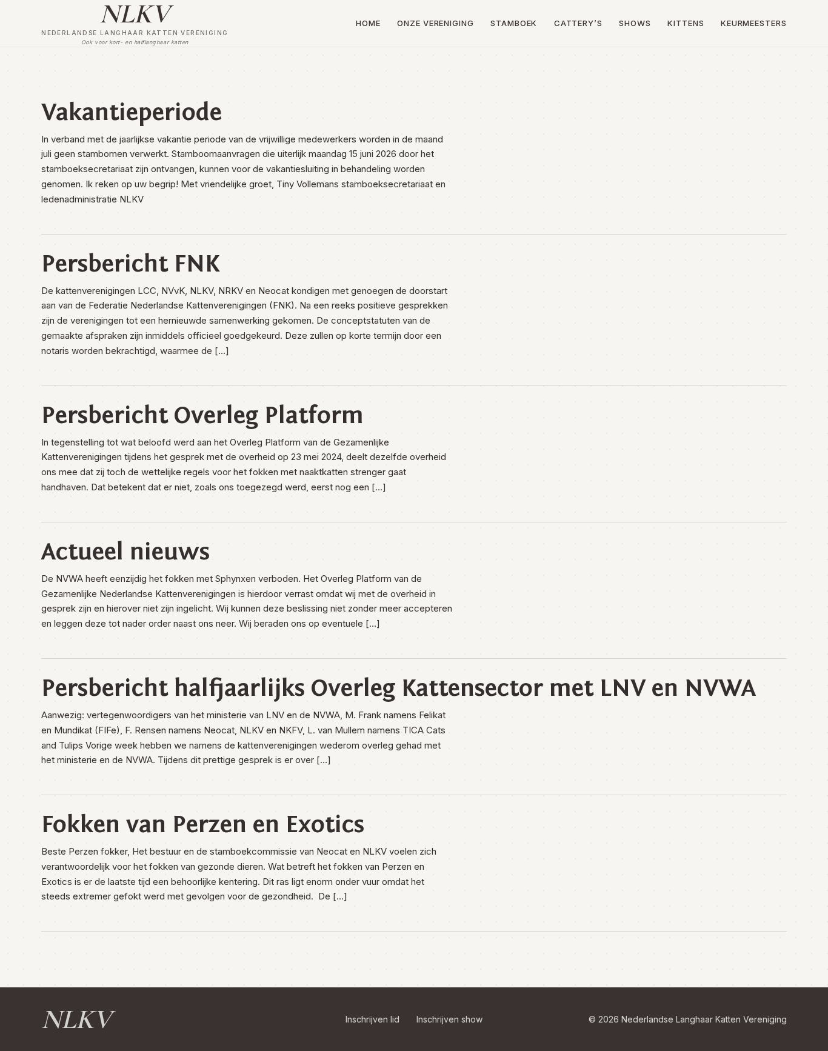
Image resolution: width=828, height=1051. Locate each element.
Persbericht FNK (130, 264)
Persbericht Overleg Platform (202, 415)
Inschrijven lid (372, 1019)
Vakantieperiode (131, 112)
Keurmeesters (754, 23)
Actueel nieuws (125, 552)
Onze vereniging (435, 23)
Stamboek (513, 23)
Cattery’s (578, 23)
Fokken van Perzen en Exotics (202, 824)
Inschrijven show (449, 1019)
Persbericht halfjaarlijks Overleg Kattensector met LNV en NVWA (398, 688)
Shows (635, 23)
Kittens (685, 23)
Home (368, 23)
